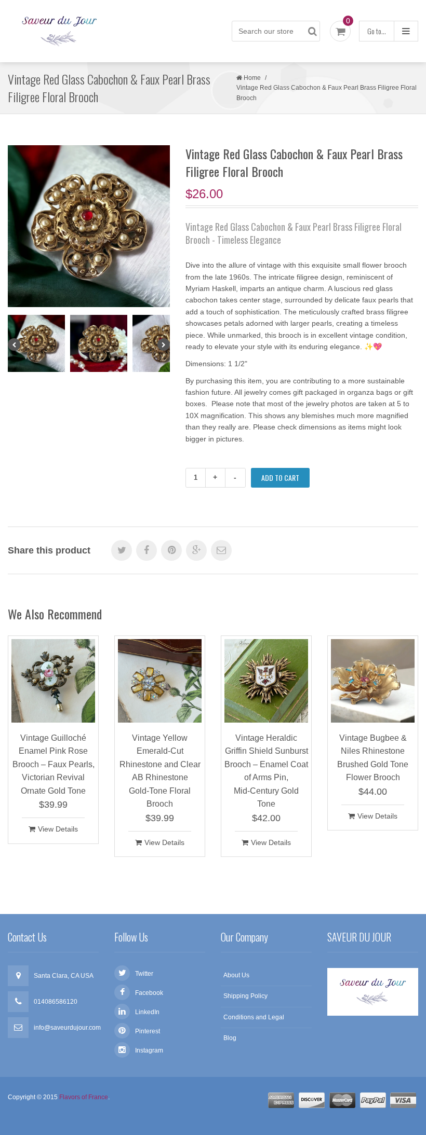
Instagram (149, 1050)
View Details (58, 829)
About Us (236, 975)
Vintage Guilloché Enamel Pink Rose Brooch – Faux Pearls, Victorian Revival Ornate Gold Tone (53, 764)
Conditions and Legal (253, 1017)
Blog (229, 1038)
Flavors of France (83, 1097)
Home (252, 77)
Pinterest (147, 1031)
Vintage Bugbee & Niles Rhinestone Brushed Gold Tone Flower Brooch (372, 757)
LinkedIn (147, 1012)
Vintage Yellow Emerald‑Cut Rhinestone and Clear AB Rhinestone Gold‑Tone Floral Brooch (160, 771)
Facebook (149, 992)
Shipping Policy (245, 996)
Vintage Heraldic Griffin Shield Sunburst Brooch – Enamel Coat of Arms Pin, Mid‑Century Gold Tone (266, 771)
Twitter (144, 973)
